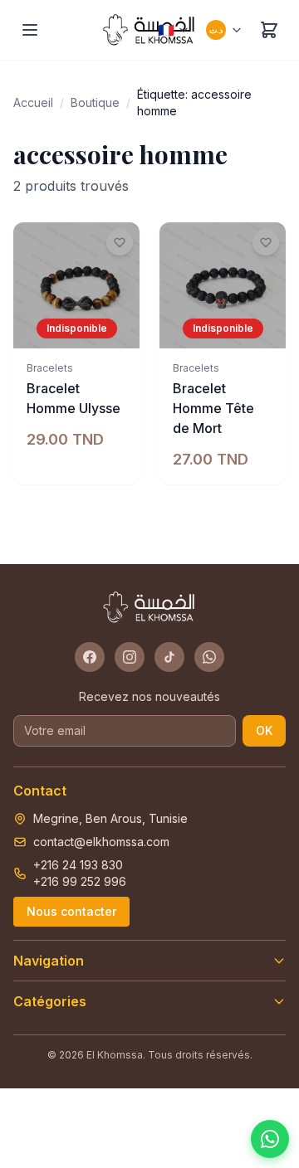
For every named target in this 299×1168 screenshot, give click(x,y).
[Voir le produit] (118, 327)
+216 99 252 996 (79, 881)
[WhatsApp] (209, 657)
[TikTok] (169, 657)
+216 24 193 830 (78, 865)
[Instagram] (130, 657)
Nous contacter (71, 911)
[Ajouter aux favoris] (119, 242)
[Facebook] (90, 657)
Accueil (33, 102)
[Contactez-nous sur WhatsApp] (270, 1139)
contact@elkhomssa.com (101, 842)
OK (264, 730)
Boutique (95, 102)
